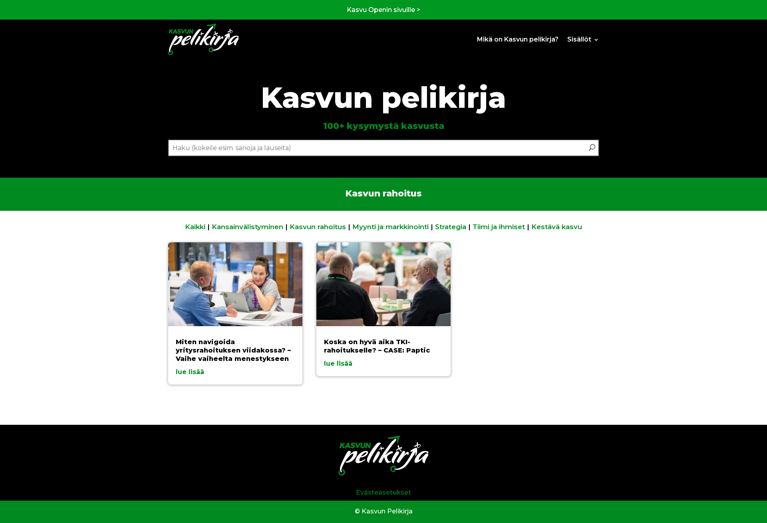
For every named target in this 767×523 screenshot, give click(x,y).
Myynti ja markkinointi (390, 227)
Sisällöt (579, 39)
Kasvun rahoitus (318, 227)
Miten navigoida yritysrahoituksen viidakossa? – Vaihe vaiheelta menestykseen (233, 350)
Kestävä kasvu (556, 227)
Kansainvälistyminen (247, 227)
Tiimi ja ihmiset (499, 227)
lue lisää (190, 372)
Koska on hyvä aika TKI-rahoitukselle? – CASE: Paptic (377, 346)
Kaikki (195, 227)
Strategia (450, 227)
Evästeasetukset (383, 492)
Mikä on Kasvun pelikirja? (517, 39)
